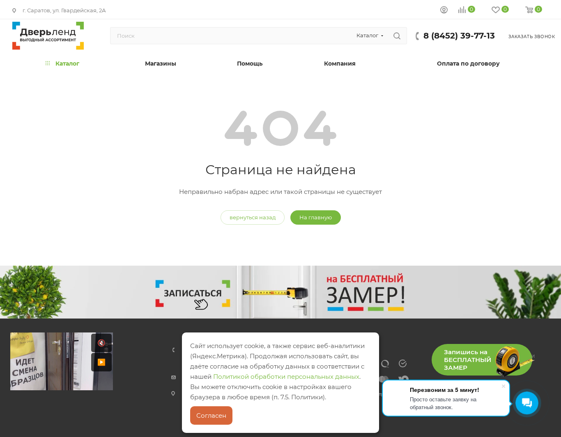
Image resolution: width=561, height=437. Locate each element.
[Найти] (397, 35)
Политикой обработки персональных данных (286, 376)
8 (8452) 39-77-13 (459, 36)
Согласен (211, 415)
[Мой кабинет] (444, 11)
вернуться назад (253, 217)
